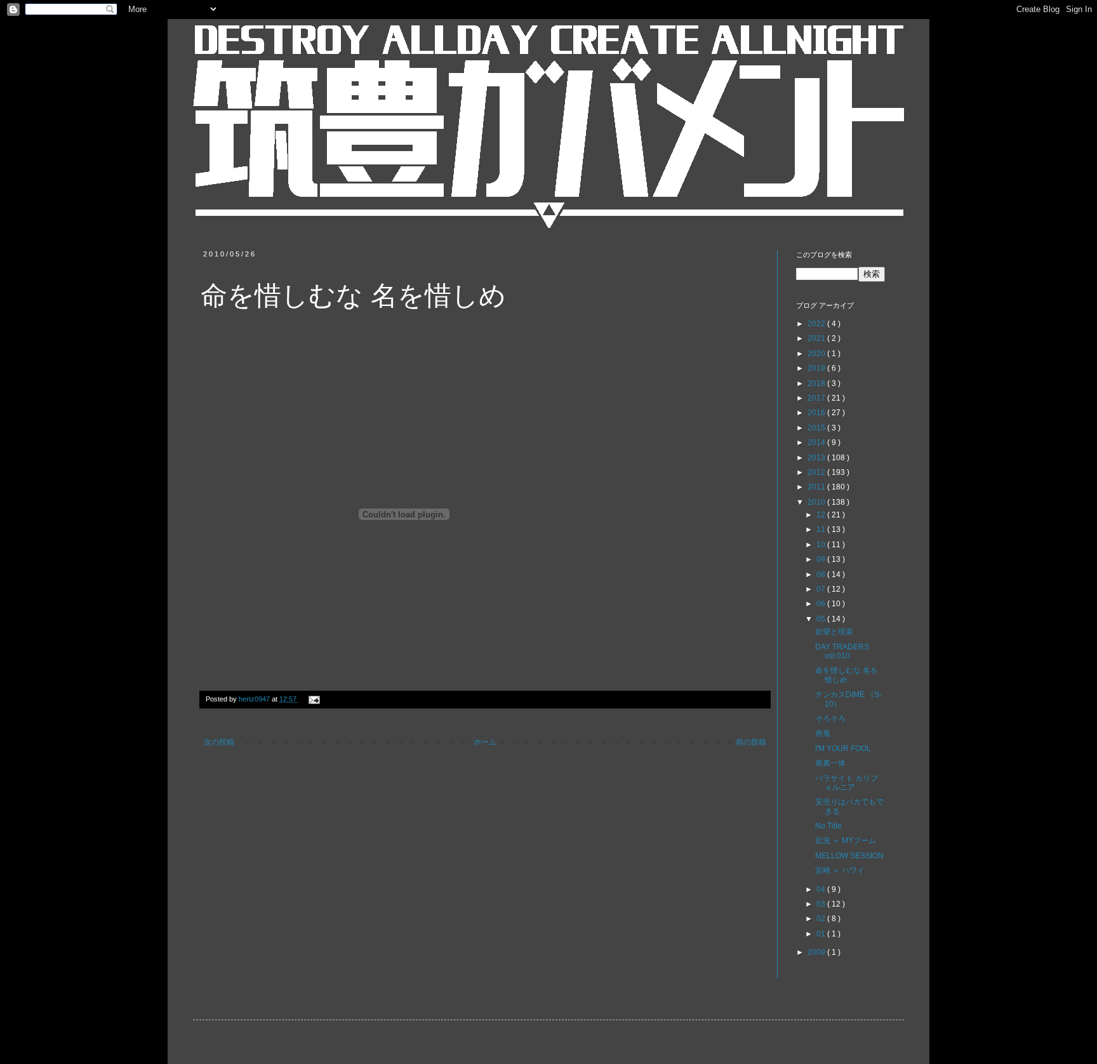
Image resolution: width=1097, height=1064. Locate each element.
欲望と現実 (834, 631)
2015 (817, 427)
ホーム (485, 742)
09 (821, 559)
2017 (817, 398)
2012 (817, 472)
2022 (817, 323)
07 (821, 589)
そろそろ (830, 718)
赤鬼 (822, 733)
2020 (817, 353)
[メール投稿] (312, 699)
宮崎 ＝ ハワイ (840, 870)
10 (821, 544)
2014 (817, 442)
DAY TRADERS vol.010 (842, 651)
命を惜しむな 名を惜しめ (846, 675)
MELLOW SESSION (849, 855)
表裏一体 (830, 763)
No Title (828, 825)
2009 (817, 952)
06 (821, 603)
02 (821, 918)
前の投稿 (751, 742)
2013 (817, 457)
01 (821, 933)
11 (821, 529)
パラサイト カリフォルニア (846, 783)
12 (821, 514)
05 (821, 619)
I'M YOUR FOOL (843, 748)
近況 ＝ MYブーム (845, 840)
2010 (817, 502)
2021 (817, 338)
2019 (817, 368)
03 (821, 904)
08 (821, 574)
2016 (817, 412)
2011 (817, 486)
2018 (817, 383)
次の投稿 (219, 742)
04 (821, 889)
